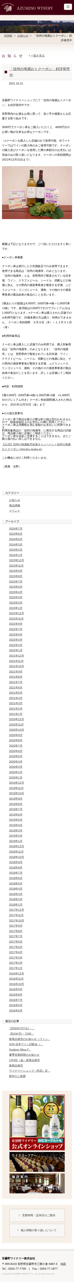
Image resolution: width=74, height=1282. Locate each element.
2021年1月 (15, 714)
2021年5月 (15, 692)
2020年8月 (15, 740)
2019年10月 (16, 793)
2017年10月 (16, 920)
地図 (63, 1263)
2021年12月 (16, 655)
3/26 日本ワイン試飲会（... (26, 1044)
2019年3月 (15, 830)
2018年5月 (15, 883)
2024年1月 (15, 555)
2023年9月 (15, 570)
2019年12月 (16, 782)
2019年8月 (15, 804)
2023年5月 (15, 586)
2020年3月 (15, 766)
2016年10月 (16, 984)
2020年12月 (16, 719)
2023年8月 (15, 576)
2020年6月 (15, 751)
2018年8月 (15, 867)
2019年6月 (15, 814)
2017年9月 (15, 925)
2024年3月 (15, 544)
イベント (14, 510)
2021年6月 (15, 687)
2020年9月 (15, 735)
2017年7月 (15, 936)
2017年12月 (16, 909)
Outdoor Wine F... (20, 1049)
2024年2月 (15, 549)
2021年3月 (15, 703)
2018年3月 (15, 894)
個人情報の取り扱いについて (39, 1230)
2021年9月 (15, 671)
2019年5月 (15, 819)
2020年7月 (15, 745)
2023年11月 (16, 565)
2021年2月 (15, 708)
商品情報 (14, 505)
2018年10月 (16, 857)
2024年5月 (15, 539)
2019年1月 (15, 841)
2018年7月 (15, 872)
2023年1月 (15, 608)
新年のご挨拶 (17, 1076)
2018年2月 (15, 899)
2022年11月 (16, 618)
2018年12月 (16, 846)
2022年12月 (16, 613)
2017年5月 (15, 947)
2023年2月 (15, 602)
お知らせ (22, 35)
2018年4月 (15, 888)
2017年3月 (15, 957)
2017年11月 (16, 915)
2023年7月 (15, 581)
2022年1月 (15, 650)
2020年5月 (15, 756)
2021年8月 (15, 676)
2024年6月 (15, 533)
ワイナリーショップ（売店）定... (29, 1070)
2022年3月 (15, 639)
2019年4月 (15, 825)
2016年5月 (15, 1010)
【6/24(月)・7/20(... (21, 1033)
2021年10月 (16, 666)
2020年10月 (16, 729)
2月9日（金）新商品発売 (24, 1060)
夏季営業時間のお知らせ (24, 1054)
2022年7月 (15, 629)
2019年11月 (16, 788)
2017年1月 (15, 968)
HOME (8, 35)
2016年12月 (16, 973)
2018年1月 (15, 904)
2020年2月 (15, 772)
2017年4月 (15, 952)
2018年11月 (16, 851)
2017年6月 (15, 941)
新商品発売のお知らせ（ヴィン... (29, 1039)
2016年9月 (15, 989)
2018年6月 (15, 878)
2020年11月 (16, 724)
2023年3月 (15, 597)
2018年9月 (15, 862)
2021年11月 (16, 661)
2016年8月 (15, 994)
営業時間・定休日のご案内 (38, 1215)
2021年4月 (15, 698)
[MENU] (68, 7)
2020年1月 (15, 777)
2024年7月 (15, 528)
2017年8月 (15, 931)
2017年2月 (15, 962)
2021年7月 (15, 682)
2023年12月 (16, 560)
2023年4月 (15, 592)
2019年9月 (15, 798)
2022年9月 (15, 623)
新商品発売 (16, 1065)
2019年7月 (15, 809)
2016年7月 (15, 1000)
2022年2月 (15, 645)
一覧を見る (38, 55)
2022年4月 (15, 634)
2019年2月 (15, 835)
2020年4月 (15, 761)
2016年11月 (16, 978)
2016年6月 (15, 1005)
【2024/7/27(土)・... (21, 1028)
